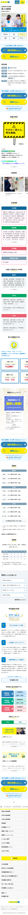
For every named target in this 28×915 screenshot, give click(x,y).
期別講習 (3, 823)
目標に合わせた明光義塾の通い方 (9, 876)
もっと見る (13, 166)
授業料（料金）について (7, 831)
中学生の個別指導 (5, 815)
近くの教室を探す (7, 806)
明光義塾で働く (5, 896)
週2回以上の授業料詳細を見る (8, 534)
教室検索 (15, 858)
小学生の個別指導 (5, 819)
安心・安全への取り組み (7, 884)
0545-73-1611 (13, 67)
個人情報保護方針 (14, 908)
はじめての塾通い (5, 843)
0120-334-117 (15, 109)
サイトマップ (11, 906)
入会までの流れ (5, 850)
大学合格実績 (4, 864)
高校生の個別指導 (5, 811)
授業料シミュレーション (7, 835)
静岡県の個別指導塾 (17, 806)
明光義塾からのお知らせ (7, 888)
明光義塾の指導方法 (6, 880)
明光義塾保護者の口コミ (7, 872)
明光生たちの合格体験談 (7, 868)
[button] (26, 2)
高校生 (20, 722)
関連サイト (4, 893)
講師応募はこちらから (20, 599)
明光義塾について (5, 827)
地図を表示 (10, 78)
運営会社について (4, 908)
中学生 (7, 722)
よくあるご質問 (5, 839)
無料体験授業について (6, 847)
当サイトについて (4, 906)
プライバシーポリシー (19, 906)
